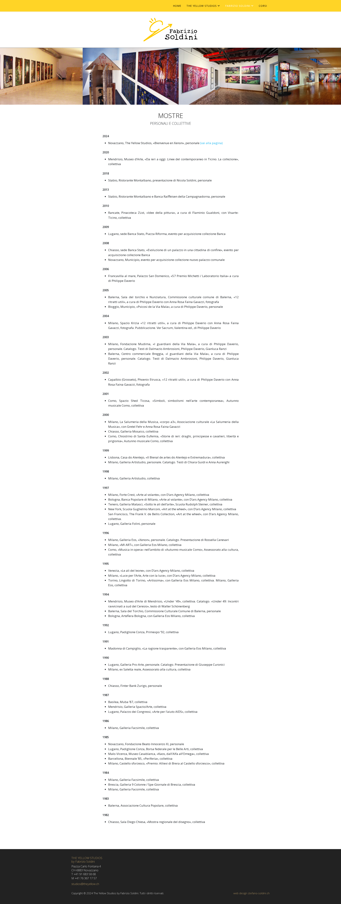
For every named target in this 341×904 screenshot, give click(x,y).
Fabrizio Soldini (237, 5)
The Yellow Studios (201, 5)
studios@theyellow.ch (85, 884)
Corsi (263, 5)
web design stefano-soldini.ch (251, 893)
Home (177, 5)
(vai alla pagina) (211, 143)
